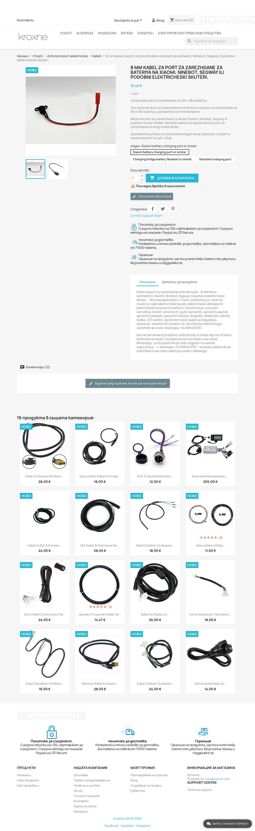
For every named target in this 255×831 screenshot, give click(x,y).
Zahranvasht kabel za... (210, 683)
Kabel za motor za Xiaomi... (155, 683)
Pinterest (236, 20)
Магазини (81, 811)
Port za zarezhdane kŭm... (155, 476)
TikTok (82, 716)
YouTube (227, 20)
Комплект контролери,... (210, 476)
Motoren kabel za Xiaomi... (100, 683)
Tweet (163, 209)
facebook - (113, 826)
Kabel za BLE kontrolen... (45, 545)
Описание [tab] (147, 282)
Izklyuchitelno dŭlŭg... (210, 545)
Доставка (81, 775)
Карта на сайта (85, 806)
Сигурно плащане (86, 796)
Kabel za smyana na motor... (45, 476)
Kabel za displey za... (155, 614)
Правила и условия (87, 785)
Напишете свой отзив (154, 196)
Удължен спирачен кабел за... (100, 614)
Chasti (66, 33)
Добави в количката (172, 177)
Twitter (212, 20)
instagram (143, 826)
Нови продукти (28, 780)
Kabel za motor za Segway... (155, 545)
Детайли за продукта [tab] (179, 282)
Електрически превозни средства (189, 33)
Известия (137, 791)
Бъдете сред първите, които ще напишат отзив (130, 383)
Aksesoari (107, 33)
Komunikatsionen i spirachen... (210, 614)
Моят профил (142, 768)
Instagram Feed (245, 20)
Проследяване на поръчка (149, 775)
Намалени (24, 775)
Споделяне (153, 209)
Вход (133, 780)
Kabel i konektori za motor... (45, 683)
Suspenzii (84, 33)
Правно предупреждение (92, 780)
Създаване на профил (146, 785)
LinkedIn (73, 716)
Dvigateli (145, 33)
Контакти (25, 20)
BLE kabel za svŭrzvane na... (100, 545)
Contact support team (146, 216)
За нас (78, 791)
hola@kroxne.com (217, 779)
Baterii (127, 33)
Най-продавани (28, 785)
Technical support (199, 790)
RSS (220, 20)
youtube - (128, 826)
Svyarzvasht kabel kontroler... (99, 476)
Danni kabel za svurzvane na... (44, 614)
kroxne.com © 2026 (128, 818)
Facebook (203, 20)
